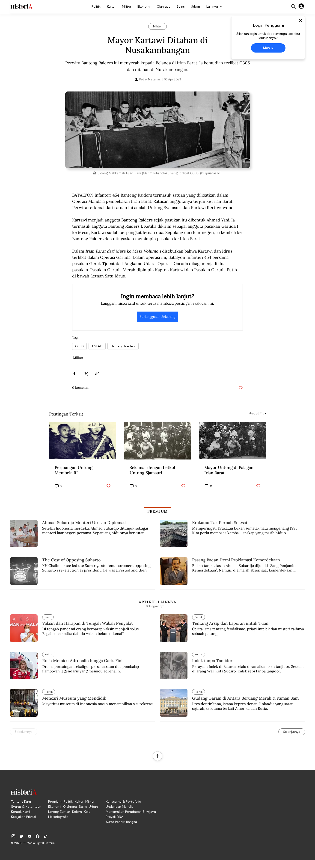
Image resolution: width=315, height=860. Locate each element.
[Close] (300, 20)
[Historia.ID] (21, 6)
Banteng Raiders (123, 346)
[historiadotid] (13, 836)
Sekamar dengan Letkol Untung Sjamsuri (152, 470)
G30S (79, 346)
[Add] (157, 129)
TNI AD (97, 346)
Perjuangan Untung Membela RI (73, 470)
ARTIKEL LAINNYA (157, 602)
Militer (78, 358)
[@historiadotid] (29, 836)
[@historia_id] (21, 836)
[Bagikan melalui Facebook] (74, 373)
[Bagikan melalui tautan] (97, 373)
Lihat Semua (256, 413)
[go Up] (157, 756)
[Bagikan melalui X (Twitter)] (85, 373)
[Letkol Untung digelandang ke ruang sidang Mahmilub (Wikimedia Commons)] (82, 440)
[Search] (293, 6)
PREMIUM (157, 511)
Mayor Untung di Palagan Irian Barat (228, 470)
